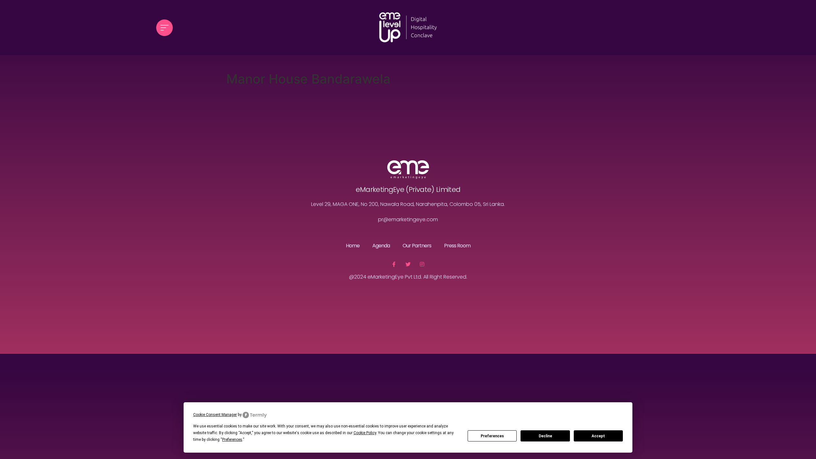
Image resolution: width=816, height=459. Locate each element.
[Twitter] (408, 264)
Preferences (492, 436)
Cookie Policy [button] (364, 433)
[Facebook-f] (394, 264)
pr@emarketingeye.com (408, 219)
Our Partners (417, 245)
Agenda (381, 245)
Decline (545, 436)
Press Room (457, 245)
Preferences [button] (232, 439)
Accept (598, 436)
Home (353, 245)
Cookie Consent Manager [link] (215, 414)
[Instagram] (422, 264)
